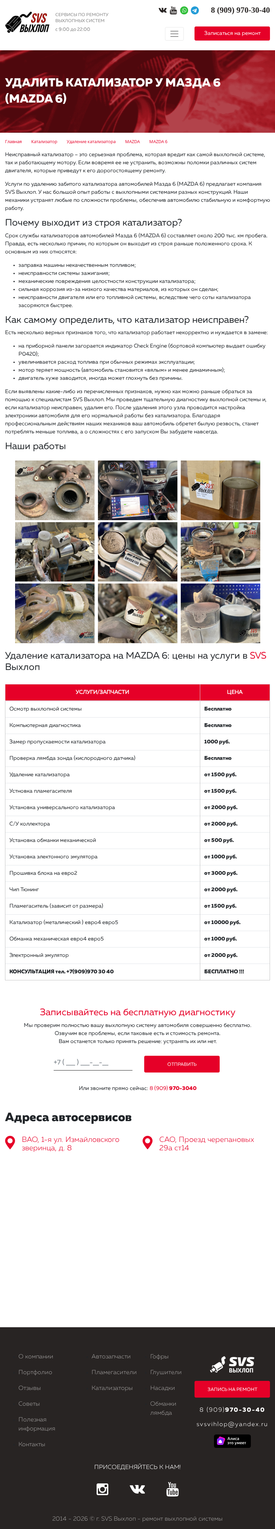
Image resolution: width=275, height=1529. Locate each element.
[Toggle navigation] (174, 34)
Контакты (31, 1445)
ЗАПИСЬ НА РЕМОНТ (232, 1389)
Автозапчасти (111, 1357)
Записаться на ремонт (232, 33)
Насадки (162, 1388)
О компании (35, 1357)
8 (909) (173, 1088)
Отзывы (29, 1388)
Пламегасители (114, 1372)
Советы (29, 1404)
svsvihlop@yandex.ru (232, 1424)
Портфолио (35, 1372)
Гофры (159, 1357)
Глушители (166, 1372)
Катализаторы (112, 1388)
